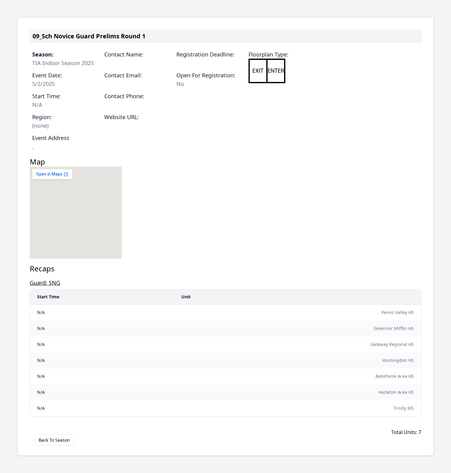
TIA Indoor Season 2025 (63, 63)
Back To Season (54, 440)
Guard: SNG (45, 282)
